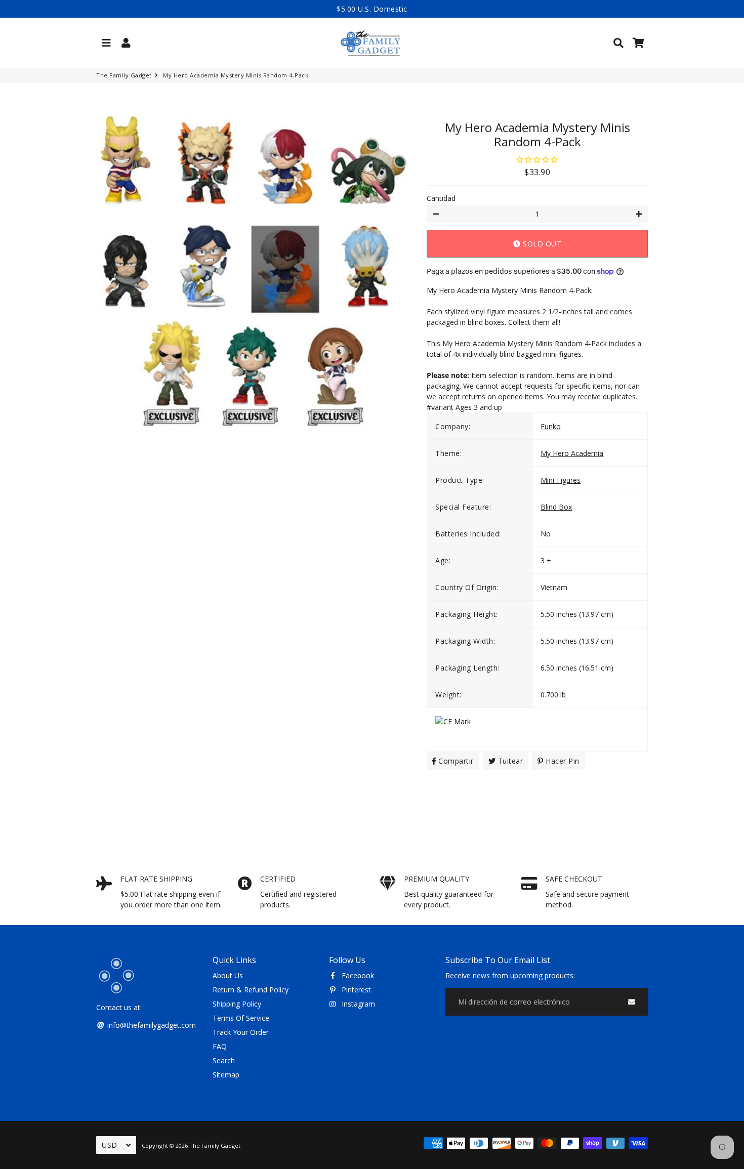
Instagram (357, 1004)
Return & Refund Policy (250, 989)
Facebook (357, 975)
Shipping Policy (237, 1004)
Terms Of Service (241, 1018)
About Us (228, 975)
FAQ (220, 1046)
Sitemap (226, 1074)
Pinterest (355, 989)
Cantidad (441, 198)
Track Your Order (241, 1032)
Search (224, 1060)
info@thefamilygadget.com (150, 1025)
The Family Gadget (124, 75)
